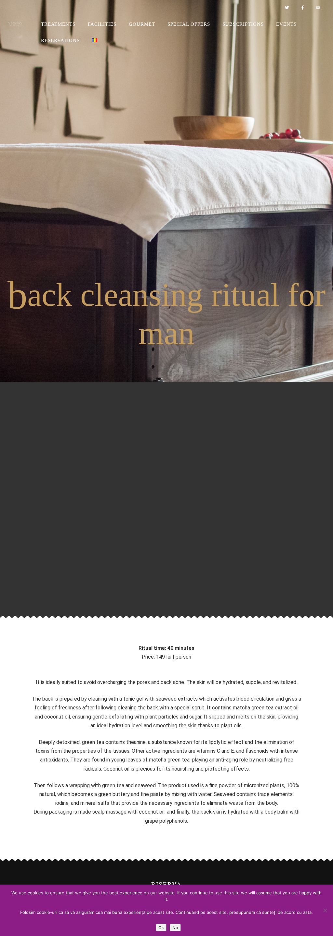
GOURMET (142, 24)
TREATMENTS (58, 24)
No (175, 927)
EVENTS (286, 24)
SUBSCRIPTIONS (243, 24)
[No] (325, 910)
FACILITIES (102, 24)
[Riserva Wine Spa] (21, 24)
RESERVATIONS (60, 40)
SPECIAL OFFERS (188, 24)
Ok (161, 927)
